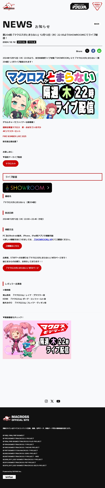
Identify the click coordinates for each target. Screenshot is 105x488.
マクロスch (11, 163)
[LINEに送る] (99, 51)
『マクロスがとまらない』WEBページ (22, 267)
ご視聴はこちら (12, 245)
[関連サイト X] (52, 401)
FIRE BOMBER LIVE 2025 (14, 136)
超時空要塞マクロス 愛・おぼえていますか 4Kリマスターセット (22, 129)
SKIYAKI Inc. (17, 471)
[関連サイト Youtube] (58, 401)
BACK (96, 24)
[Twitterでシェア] (87, 51)
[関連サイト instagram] (46, 401)
